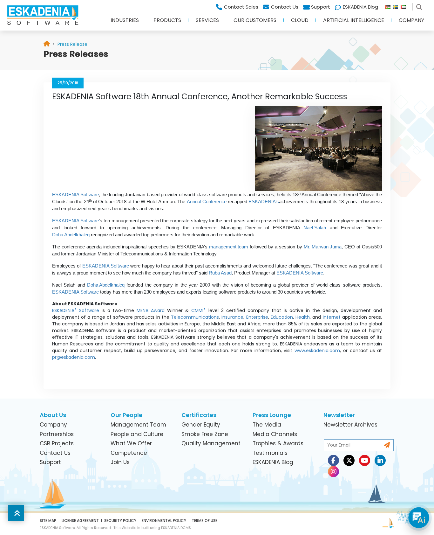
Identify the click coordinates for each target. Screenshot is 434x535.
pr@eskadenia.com (73, 357)
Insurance (232, 317)
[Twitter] (349, 460)
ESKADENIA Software (75, 194)
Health (302, 317)
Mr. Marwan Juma (323, 246)
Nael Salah (314, 227)
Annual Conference (207, 201)
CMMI (198, 310)
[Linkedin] (380, 460)
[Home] (47, 44)
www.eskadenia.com (317, 350)
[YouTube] (364, 460)
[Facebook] (333, 460)
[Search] (420, 5)
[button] (124, 22)
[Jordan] (389, 5)
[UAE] (406, 5)
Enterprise (257, 317)
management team (228, 246)
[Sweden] (397, 5)
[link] (72, 44)
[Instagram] (333, 471)
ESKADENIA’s (263, 201)
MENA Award (152, 310)
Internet (332, 317)
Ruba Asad (220, 272)
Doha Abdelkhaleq (71, 234)
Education (282, 317)
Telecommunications (195, 317)
